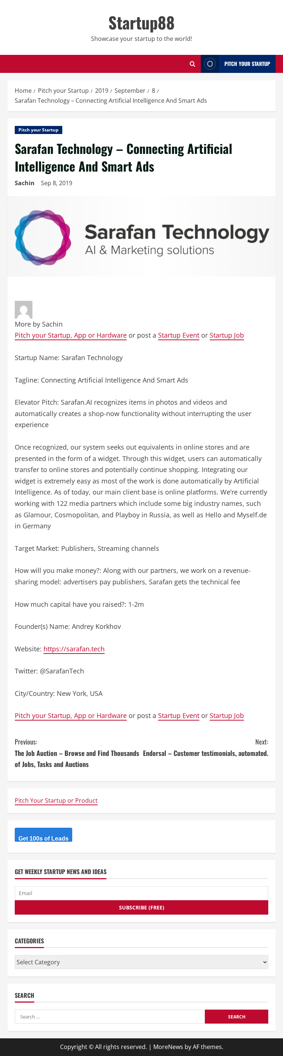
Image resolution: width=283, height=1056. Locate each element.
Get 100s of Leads (43, 838)
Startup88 (141, 22)
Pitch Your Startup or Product (56, 800)
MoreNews (168, 1047)
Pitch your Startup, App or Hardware (71, 335)
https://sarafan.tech (74, 648)
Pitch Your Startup (247, 63)
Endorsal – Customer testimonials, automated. (205, 747)
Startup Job (227, 335)
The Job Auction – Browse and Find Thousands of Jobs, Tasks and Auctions (77, 753)
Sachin (25, 183)
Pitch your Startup (38, 130)
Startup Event (178, 335)
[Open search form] (192, 64)
